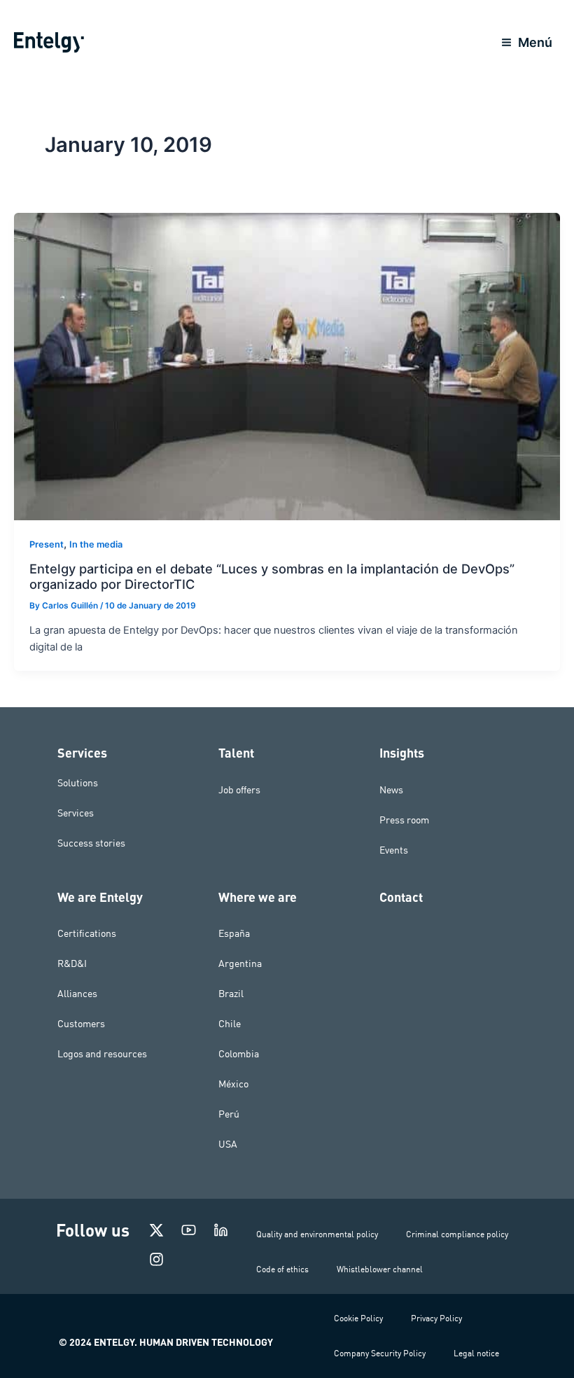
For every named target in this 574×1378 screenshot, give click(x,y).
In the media (95, 544)
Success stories (91, 843)
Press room (404, 820)
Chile (229, 1023)
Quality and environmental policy (317, 1234)
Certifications (86, 933)
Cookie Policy (358, 1318)
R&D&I (72, 963)
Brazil (231, 993)
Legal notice (476, 1353)
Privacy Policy (436, 1318)
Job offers (239, 790)
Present (46, 544)
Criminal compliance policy (457, 1234)
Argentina (240, 963)
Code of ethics (282, 1269)
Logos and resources (102, 1054)
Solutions (77, 783)
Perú (228, 1114)
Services (75, 813)
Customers (81, 1023)
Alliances (77, 993)
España (234, 933)
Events (393, 850)
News (391, 790)
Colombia (238, 1054)
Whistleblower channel (380, 1269)
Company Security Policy (380, 1353)
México (233, 1084)
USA (227, 1144)
